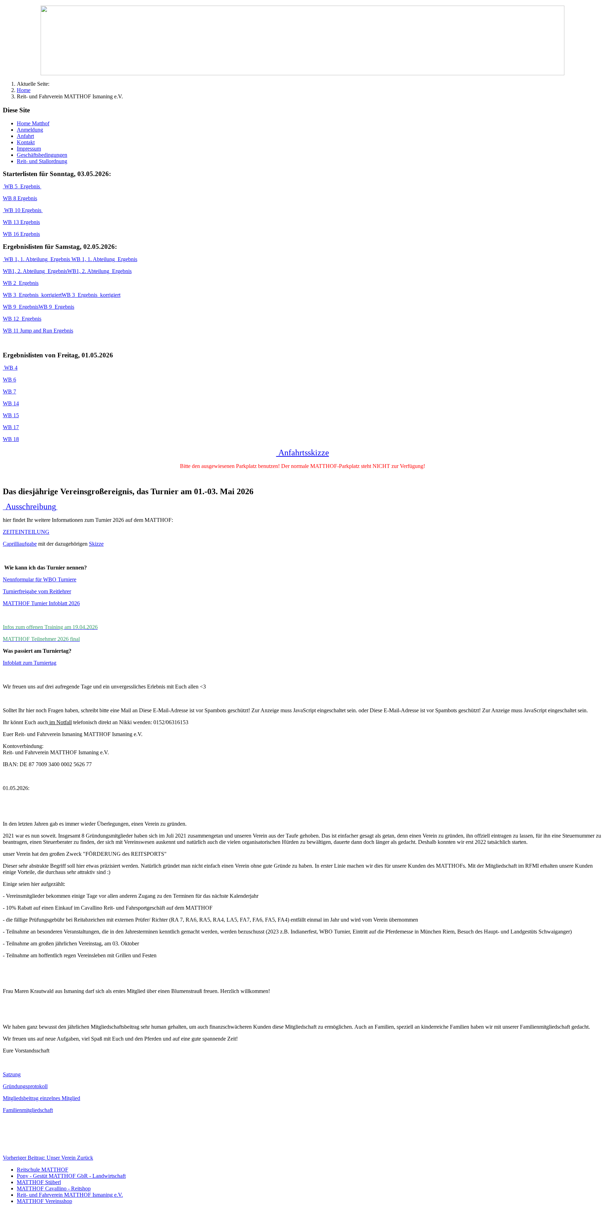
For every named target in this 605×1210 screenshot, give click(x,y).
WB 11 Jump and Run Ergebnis (38, 331)
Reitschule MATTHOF (42, 1170)
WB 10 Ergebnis (23, 210)
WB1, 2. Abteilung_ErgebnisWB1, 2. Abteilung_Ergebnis (67, 271)
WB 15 (11, 415)
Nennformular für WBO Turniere (39, 579)
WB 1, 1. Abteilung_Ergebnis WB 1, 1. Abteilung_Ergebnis (70, 259)
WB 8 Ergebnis (20, 198)
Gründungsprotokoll (25, 1086)
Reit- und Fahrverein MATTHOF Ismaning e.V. (70, 1195)
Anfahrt (25, 136)
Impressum (29, 149)
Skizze (96, 544)
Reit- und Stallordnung (42, 161)
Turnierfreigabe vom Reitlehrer (37, 591)
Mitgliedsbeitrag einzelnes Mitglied (41, 1098)
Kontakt (26, 142)
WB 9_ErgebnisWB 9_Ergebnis (38, 307)
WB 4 (10, 368)
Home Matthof (33, 123)
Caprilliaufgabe (20, 544)
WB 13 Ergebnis (21, 222)
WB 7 (9, 391)
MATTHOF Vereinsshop (44, 1201)
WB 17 (11, 427)
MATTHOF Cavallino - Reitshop (54, 1188)
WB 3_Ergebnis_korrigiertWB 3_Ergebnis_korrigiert (61, 295)
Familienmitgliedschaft (28, 1110)
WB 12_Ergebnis (22, 319)
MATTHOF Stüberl (39, 1182)
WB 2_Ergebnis (21, 283)
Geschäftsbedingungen (42, 155)
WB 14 (11, 403)
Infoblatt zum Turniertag (29, 663)
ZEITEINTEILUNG (26, 532)
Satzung (12, 1074)
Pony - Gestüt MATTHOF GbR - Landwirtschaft (71, 1176)
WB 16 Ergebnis (21, 234)
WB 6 (9, 380)
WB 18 (11, 439)
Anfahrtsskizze (302, 452)
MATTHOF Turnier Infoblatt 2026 (41, 603)
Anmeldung (30, 130)
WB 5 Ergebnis (22, 186)
